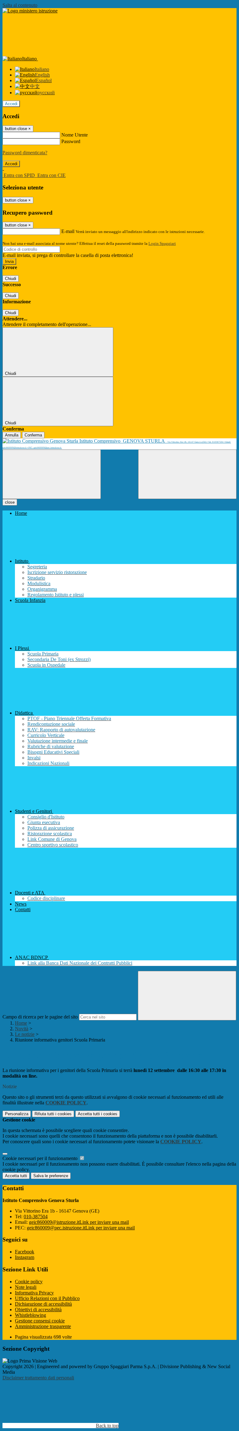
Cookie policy (29, 1281)
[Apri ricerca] (187, 474)
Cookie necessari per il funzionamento (40, 1158)
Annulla (11, 435)
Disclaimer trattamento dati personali (38, 1377)
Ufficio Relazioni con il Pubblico (47, 1298)
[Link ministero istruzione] (30, 10)
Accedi (11, 103)
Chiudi (10, 278)
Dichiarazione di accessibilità (43, 1304)
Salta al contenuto (19, 5)
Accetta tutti (97, 1114)
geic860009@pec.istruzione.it (81, 1227)
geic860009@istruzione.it (79, 1222)
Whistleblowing (30, 1315)
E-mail (67, 231)
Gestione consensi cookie (40, 1320)
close (10, 502)
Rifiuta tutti (53, 1114)
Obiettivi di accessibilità (38, 1309)
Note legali (25, 1287)
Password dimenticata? (24, 152)
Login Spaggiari (162, 243)
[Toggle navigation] (51, 474)
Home (21, 1023)
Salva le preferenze (50, 1175)
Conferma (33, 435)
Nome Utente (74, 135)
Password (70, 141)
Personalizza (16, 1114)
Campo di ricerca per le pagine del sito (40, 1016)
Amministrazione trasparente (43, 1326)
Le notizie (25, 1034)
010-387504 (36, 1216)
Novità (21, 1028)
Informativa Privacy (34, 1292)
